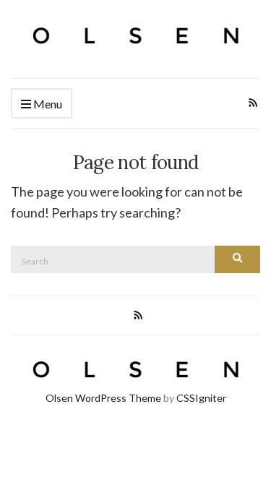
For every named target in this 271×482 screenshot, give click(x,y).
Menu (46, 104)
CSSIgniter (201, 398)
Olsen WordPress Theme (103, 398)
